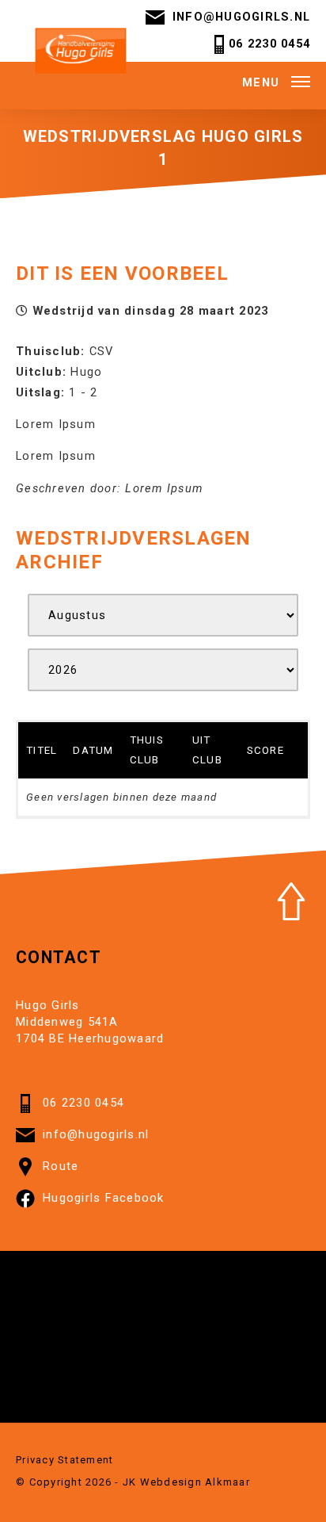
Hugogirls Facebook (104, 1198)
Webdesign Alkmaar (195, 1482)
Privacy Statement (64, 1460)
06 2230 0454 (269, 43)
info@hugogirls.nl (241, 17)
